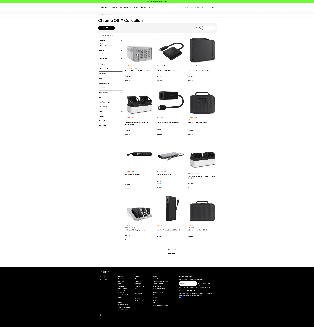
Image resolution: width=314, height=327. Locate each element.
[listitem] (179, 290)
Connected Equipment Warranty (159, 289)
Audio (119, 297)
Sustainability (138, 293)
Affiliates (155, 303)
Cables (119, 300)
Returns (155, 297)
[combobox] (196, 7)
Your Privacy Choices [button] (187, 297)
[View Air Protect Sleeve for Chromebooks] (202, 49)
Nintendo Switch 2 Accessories (122, 291)
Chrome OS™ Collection (116, 14)
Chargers (120, 283)
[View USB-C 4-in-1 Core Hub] (139, 155)
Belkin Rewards (139, 301)
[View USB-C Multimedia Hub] (171, 155)
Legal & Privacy (202, 293)
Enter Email (183, 283)
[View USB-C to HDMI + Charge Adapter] (171, 49)
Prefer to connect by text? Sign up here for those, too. (195, 287)
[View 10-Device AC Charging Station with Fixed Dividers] (202, 155)
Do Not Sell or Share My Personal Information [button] (191, 295)
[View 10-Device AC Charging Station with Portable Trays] (139, 101)
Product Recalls (157, 286)
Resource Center (139, 286)
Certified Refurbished (123, 312)
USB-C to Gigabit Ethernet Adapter (168, 122)
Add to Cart (127, 80)
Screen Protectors (122, 288)
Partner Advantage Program (160, 305)
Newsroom (138, 283)
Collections (106, 14)
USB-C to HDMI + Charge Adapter (168, 71)
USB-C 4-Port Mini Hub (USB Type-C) (168, 230)
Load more (171, 253)
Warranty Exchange (158, 292)
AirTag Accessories (123, 304)
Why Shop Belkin (139, 296)
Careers (137, 291)
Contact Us (138, 281)
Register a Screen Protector (160, 281)
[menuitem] (120, 8)
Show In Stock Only (106, 36)
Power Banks (121, 281)
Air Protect (191, 120)
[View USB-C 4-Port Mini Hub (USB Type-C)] (171, 208)
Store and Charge (130, 120)
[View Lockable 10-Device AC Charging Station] (139, 49)
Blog (136, 288)
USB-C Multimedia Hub (164, 174)
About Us (137, 279)
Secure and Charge (131, 68)
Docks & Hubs (121, 286)
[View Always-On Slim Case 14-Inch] (202, 208)
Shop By (100, 14)
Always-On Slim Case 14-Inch (197, 230)
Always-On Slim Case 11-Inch (197, 122)
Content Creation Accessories (126, 295)
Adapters (120, 302)
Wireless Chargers (122, 279)
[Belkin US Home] (103, 7)
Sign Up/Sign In (104, 279)
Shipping (155, 295)
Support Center (157, 279)
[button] (210, 7)
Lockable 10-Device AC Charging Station (138, 71)
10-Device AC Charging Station (135, 230)
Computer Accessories (124, 307)
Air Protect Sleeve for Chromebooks (199, 71)
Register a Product (158, 283)
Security (209, 293)
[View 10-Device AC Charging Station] (139, 208)
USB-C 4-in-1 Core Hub (132, 174)
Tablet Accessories (123, 309)
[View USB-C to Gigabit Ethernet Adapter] (171, 101)
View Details (159, 134)
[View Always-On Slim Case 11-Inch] (202, 101)
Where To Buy (138, 298)
